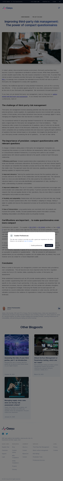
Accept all (49, 245)
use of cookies (28, 241)
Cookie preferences (36, 245)
